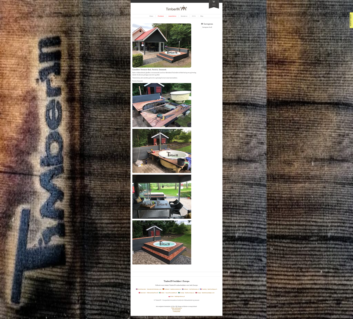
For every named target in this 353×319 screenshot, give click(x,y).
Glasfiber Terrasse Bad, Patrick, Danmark (149, 70)
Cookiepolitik (176, 311)
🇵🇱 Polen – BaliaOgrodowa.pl (176, 296)
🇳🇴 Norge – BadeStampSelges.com (204, 293)
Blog (201, 16)
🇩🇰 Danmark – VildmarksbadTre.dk (148, 293)
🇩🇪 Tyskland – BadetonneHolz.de (172, 289)
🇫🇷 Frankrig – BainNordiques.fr (208, 289)
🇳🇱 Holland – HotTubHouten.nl (190, 289)
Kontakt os (184, 16)
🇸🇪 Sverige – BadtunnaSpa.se (186, 293)
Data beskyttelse (176, 309)
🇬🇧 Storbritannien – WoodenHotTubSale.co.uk (148, 289)
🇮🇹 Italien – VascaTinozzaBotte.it (168, 293)
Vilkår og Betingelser (176, 308)
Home (151, 16)
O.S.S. (194, 16)
